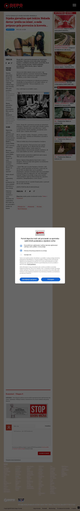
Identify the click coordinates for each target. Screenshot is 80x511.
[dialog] (40, 255)
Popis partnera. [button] (31, 264)
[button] (40, 254)
